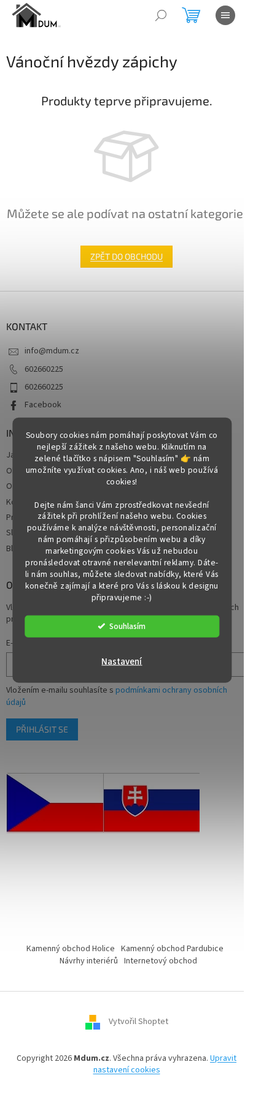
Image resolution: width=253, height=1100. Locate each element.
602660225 (44, 369)
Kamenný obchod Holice (70, 949)
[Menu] (225, 15)
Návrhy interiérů (89, 961)
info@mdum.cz (52, 351)
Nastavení (121, 661)
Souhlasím (127, 625)
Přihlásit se (42, 729)
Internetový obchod (160, 961)
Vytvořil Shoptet (138, 1021)
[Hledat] (161, 15)
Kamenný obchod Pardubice (172, 949)
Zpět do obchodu (126, 256)
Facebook (43, 405)
